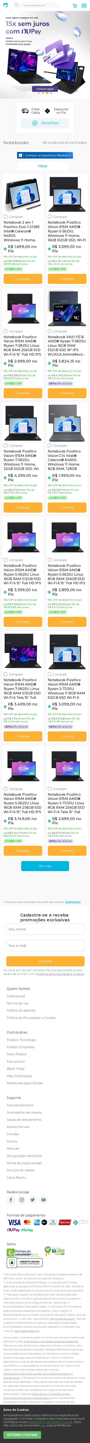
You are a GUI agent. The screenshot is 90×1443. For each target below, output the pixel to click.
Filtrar (43, 166)
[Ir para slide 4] (51, 93)
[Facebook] (11, 1200)
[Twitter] (33, 1200)
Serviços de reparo (20, 1170)
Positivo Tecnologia (21, 1040)
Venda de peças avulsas (24, 1163)
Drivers (12, 1141)
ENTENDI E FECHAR (22, 1435)
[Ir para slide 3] (47, 93)
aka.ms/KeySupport (62, 1318)
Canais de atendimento (24, 1120)
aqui (43, 1425)
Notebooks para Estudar (25, 1083)
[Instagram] (22, 1200)
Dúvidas (13, 1134)
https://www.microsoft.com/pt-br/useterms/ (50, 1341)
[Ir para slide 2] (43, 93)
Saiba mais (73, 902)
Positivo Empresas (21, 1047)
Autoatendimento (20, 1105)
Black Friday (16, 1069)
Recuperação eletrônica (24, 1156)
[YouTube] (43, 1200)
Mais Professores (19, 1076)
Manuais (13, 1148)
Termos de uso (18, 1003)
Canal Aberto (16, 1177)
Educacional (16, 1061)
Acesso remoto (18, 1127)
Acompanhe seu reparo (24, 1112)
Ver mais (45, 866)
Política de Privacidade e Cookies (61, 974)
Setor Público (17, 1054)
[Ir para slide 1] (38, 93)
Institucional (16, 996)
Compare (16, 217)
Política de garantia (21, 1010)
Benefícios (50, 123)
